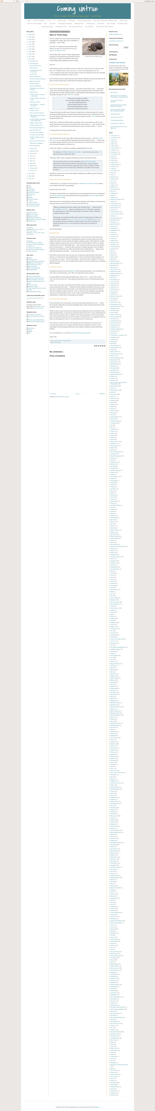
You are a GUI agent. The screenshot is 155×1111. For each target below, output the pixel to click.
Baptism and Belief (33, 216)
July (31, 156)
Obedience (113, 744)
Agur (112, 191)
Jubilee (112, 616)
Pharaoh (113, 779)
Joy (112, 614)
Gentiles (113, 484)
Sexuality (113, 929)
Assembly (113, 234)
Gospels (113, 499)
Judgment (113, 622)
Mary (112, 672)
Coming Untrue (77, 8)
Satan (112, 902)
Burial (112, 277)
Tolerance (113, 1030)
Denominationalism (116, 358)
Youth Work (114, 1091)
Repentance (114, 859)
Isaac (112, 571)
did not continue (61, 197)
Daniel (112, 341)
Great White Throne (116, 505)
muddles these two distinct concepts (88, 183)
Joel (63, 340)
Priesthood (113, 807)
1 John (112, 140)
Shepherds (113, 933)
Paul (112, 766)
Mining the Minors (79, 23)
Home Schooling (115, 536)
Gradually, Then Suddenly (117, 62)
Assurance (113, 236)
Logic (112, 653)
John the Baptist (115, 604)
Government (114, 501)
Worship (113, 1084)
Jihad (112, 591)
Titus (112, 1027)
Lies (112, 645)
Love (112, 657)
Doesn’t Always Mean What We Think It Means (105, 20)
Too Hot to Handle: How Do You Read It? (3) (119, 127)
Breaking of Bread (115, 273)
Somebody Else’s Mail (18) (117, 123)
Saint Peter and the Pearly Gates (36, 278)
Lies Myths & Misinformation (118, 647)
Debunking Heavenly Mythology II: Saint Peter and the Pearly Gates (119, 96)
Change (113, 292)
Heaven (113, 519)
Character (113, 294)
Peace (112, 768)
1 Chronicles (114, 135)
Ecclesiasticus (31, 194)
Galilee (112, 474)
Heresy (112, 526)
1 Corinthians (114, 137)
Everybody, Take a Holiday (36, 132)
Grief (112, 507)
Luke (112, 659)
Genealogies (114, 480)
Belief (112, 259)
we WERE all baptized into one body (71, 152)
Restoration (114, 861)
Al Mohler (113, 193)
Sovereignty (114, 957)
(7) (40, 298)
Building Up (114, 275)
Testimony (113, 1001)
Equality (113, 412)
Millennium (114, 705)
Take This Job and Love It (34, 264)
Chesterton (113, 298)
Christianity (114, 308)
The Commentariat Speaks (84, 20)
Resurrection (114, 863)
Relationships (114, 851)
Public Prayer (114, 826)
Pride (112, 805)
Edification (113, 398)
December (32, 61)
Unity (112, 1046)
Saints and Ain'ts (32, 251)
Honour (113, 540)
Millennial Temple (115, 702)
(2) (29, 298)
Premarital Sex (114, 801)
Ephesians (113, 410)
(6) (38, 298)
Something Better (32, 269)
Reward (113, 873)
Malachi (113, 661)
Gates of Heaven (115, 476)
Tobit (29, 185)
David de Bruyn (115, 347)
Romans (113, 886)
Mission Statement (115, 711)
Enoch (112, 408)
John (112, 595)
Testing (112, 1003)
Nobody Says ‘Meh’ (35, 102)
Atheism (113, 240)
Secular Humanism (115, 912)
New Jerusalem (115, 737)
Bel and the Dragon (33, 199)
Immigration (114, 554)
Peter (112, 776)
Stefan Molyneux (115, 970)
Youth (112, 1089)
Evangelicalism (115, 421)
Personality (113, 774)
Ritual (112, 879)
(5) (35, 298)
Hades (112, 513)
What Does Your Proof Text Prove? (104, 26)
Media (112, 684)
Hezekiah (113, 528)
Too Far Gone (33, 74)
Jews (112, 587)
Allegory (113, 197)
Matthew (113, 676)
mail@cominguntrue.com (115, 34)
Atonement (113, 242)
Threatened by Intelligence (36, 143)
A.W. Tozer (114, 170)
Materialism (114, 674)
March (32, 165)
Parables (113, 758)
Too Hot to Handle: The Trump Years (37, 98)
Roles (112, 883)
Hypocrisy (113, 550)
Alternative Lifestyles (116, 199)
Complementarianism (116, 329)
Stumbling (113, 976)
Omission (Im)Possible (35, 86)
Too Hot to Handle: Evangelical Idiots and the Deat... (38, 119)
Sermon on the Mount (116, 923)
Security (113, 914)
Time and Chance (89, 26)
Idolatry (113, 552)
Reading (113, 840)
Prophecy (113, 820)
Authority (113, 248)
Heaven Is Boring (32, 284)
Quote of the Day (111, 23)
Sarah (112, 900)
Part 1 (34, 229)
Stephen (113, 972)
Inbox (45, 23)
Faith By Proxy (32, 221)
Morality (113, 719)
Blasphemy (113, 265)
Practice (113, 793)
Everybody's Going (33, 286)
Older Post (102, 394)
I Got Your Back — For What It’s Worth (37, 105)
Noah (112, 739)
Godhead (113, 495)
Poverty (113, 791)
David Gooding (115, 345)
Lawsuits (113, 632)
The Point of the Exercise (36, 125)
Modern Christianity (116, 715)
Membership (114, 688)
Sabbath (113, 890)
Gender (113, 478)
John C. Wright (114, 598)
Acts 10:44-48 (85, 219)
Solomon (113, 945)
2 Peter (112, 160)
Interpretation (114, 567)
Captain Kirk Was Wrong (34, 291)
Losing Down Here (115, 114)
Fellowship (113, 454)
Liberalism (113, 643)
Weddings (113, 1062)
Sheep (112, 931)
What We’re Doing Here (39, 20)
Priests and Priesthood (35, 76)
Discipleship (114, 368)
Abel (112, 174)
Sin (111, 935)
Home (29, 20)
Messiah (113, 698)
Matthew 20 (72, 271)
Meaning (113, 682)
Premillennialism (115, 803)
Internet (113, 565)
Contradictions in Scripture (117, 335)
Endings (30, 331)
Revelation (113, 865)
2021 (29, 46)
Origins (30, 330)
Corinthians (114, 337)
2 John (112, 156)
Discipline (113, 370)
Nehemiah (113, 735)
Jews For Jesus (114, 589)
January (32, 170)
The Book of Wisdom (33, 192)
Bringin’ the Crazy (34, 108)
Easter (112, 392)
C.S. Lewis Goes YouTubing (37, 134)
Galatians (113, 472)
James (112, 579)
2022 (29, 44)
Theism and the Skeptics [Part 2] (36, 321)
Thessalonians (114, 1021)
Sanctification (114, 898)
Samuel (113, 896)
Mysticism (113, 727)
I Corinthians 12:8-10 (61, 209)
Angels (112, 209)
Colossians (113, 318)
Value (112, 1052)
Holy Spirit (113, 534)
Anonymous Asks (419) (117, 117)
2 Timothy (113, 166)
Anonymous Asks (62, 20)
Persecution (114, 770)
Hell (112, 524)
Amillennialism (115, 203)
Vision (112, 1058)
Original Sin (114, 750)
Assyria (113, 238)
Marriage (113, 670)
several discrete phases (57, 195)
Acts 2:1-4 (72, 219)
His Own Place (114, 92)
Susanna (30, 197)
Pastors (112, 762)
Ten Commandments (116, 997)
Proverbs (113, 822)
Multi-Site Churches (116, 723)
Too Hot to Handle (115, 1032)
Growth (113, 509)
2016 (29, 59)
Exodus (113, 433)
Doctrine (113, 380)
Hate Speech (114, 517)
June (31, 158)
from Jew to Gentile (93, 195)
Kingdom (113, 626)
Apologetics (114, 220)
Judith (29, 187)
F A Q (49, 20)
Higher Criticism (115, 530)
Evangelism (114, 423)
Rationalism (114, 838)
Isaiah (112, 573)
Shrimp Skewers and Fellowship (36, 261)
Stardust (30, 258)
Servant (113, 925)
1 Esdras (31, 201)
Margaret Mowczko (116, 663)
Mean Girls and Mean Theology (36, 249)
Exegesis (113, 431)
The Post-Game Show (34, 206)
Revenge (113, 869)
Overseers (113, 752)
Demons (113, 355)
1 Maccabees (31, 189)
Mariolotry (113, 665)
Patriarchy (113, 764)
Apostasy (113, 222)
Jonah (112, 606)
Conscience (114, 331)
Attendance (114, 244)
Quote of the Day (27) (35, 65)
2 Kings (113, 158)
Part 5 (31, 231)
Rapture (113, 836)
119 (54, 20)
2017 (29, 56)
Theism (113, 1019)
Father (112, 449)
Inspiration (113, 561)
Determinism (114, 360)
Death (112, 349)
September (33, 151)
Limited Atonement (116, 649)
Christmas (113, 310)
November (32, 63)
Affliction (113, 187)
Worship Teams (115, 1086)
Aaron (112, 172)
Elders (112, 402)
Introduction (30, 227)
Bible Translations (115, 263)
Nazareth (113, 733)
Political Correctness (116, 783)
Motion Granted (34, 92)
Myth (112, 729)
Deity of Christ (114, 351)
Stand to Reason (115, 968)
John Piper (113, 600)
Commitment (114, 325)
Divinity (113, 376)
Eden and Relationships (34, 268)
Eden (112, 396)
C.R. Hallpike (114, 279)
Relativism (113, 853)
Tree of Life (114, 1040)
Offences (113, 746)
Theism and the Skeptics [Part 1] (36, 320)
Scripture (113, 910)
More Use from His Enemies (37, 113)
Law (112, 630)
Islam (112, 575)
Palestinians (114, 756)
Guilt (112, 511)
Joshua (112, 612)
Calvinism (113, 288)
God (112, 493)
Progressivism (114, 816)
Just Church (52, 23)
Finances (113, 458)
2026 (29, 34)
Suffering (113, 982)
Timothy (113, 1025)
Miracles (113, 709)
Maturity (113, 680)
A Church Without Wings (117, 120)
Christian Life (114, 302)
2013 (29, 178)
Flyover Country (123, 20)
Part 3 (41, 229)
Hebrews (113, 521)
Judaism (113, 618)
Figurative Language (116, 456)
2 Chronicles (114, 152)
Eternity (113, 419)
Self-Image (113, 918)
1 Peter (112, 144)
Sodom (112, 943)
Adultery (113, 185)
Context (113, 333)
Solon (112, 947)
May (31, 160)
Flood (112, 460)
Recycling (113, 844)
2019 (29, 51)
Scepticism (113, 906)
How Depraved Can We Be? (35, 242)
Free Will (113, 466)
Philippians (113, 781)
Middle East (114, 700)
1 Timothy (113, 150)
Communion (114, 327)
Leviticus (113, 641)
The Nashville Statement (117, 1017)
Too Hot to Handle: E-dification (38, 79)
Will (112, 1068)
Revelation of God (115, 867)
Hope (112, 542)
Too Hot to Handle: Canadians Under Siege (37, 95)
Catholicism (114, 290)
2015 (29, 173)
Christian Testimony (116, 306)
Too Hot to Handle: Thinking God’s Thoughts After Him (118, 110)
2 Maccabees (31, 190)
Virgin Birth (114, 1056)
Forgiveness (114, 462)
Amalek (113, 201)
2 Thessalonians (115, 164)
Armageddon (114, 230)
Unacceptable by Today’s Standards (117, 100)
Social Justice (114, 941)
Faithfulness (114, 443)
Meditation (113, 686)
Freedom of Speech (116, 470)
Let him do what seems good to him (80, 333)
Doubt (112, 388)
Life (29, 333)
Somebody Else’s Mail (61, 26)
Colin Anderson (115, 316)
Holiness (113, 532)
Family (112, 447)
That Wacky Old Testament (75, 26)
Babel (112, 253)
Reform (113, 846)
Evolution (113, 429)
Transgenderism (115, 1038)
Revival (113, 871)
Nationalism (114, 731)
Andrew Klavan (115, 205)
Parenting (113, 760)
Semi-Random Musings (47, 26)
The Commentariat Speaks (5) (37, 127)
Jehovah (113, 581)
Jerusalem (113, 585)
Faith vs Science (115, 441)
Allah (112, 195)
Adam (112, 183)
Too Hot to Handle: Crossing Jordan (37, 137)
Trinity (112, 1042)
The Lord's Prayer (115, 1013)
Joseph (112, 610)
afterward (70, 95)
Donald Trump (114, 386)
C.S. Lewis (113, 281)
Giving (112, 487)
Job (112, 593)
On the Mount (100, 23)
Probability (113, 813)
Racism (113, 834)
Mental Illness (114, 694)
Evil (112, 427)
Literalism (113, 651)
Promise (113, 818)
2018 (29, 54)
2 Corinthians (114, 154)
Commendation (115, 323)
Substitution (114, 980)
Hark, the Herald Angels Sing (35, 279)
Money (112, 717)
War (112, 1060)
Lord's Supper (114, 655)
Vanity (112, 1054)
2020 (29, 49)
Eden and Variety (32, 266)
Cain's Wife (114, 286)
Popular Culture (115, 787)
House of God (114, 544)
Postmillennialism (115, 789)
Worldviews (114, 1082)
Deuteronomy (114, 362)
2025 (29, 37)
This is (94, 116)
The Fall (113, 1011)
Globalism (113, 489)
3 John (112, 168)
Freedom (113, 468)
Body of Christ (114, 269)
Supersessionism (115, 984)
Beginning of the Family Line (35, 263)
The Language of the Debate (65, 23)
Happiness (113, 515)
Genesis (113, 482)
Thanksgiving (114, 1005)
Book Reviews (72, 20)
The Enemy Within (34, 83)
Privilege (113, 811)
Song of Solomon (115, 951)
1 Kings (113, 142)
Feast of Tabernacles (116, 451)
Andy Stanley (114, 207)
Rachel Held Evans (115, 832)
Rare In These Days (35, 145)
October (32, 148)
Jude (112, 620)
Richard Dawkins (115, 877)
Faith (112, 439)
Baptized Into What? (32, 212)
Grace (112, 503)
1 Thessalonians (115, 148)
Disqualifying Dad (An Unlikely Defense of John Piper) (119, 105)
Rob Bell (113, 881)
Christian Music (115, 304)
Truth (112, 1044)
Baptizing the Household (34, 217)
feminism (113, 1095)
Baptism (113, 257)
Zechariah (113, 1093)
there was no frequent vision (57, 50)
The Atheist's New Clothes (35, 314)
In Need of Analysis (116, 556)
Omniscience (114, 748)
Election (113, 404)
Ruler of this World (115, 888)
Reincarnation (114, 849)
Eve (112, 425)
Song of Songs (114, 953)
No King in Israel (90, 23)
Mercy (112, 696)
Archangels (114, 228)
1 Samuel (56, 340)
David (112, 343)
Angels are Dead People (34, 276)
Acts (60, 340)
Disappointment (115, 364)
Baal (112, 251)
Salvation (113, 894)
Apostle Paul (114, 224)
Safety (112, 892)
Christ (112, 300)
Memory (113, 690)
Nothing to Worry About (36, 123)
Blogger (97, 1107)
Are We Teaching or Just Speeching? (36, 71)
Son (112, 949)
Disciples (113, 366)
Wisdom (113, 1072)
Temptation (113, 994)
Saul (112, 904)
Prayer (112, 795)
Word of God (114, 1076)
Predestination (114, 797)
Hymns (112, 548)
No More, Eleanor (34, 110)
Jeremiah (113, 583)
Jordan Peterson (115, 608)
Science (113, 908)
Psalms (112, 824)
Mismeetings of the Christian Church (37, 88)
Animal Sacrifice (115, 211)
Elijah (112, 406)
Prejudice (113, 799)
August (32, 153)
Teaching (113, 990)
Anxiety (113, 216)
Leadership (113, 635)
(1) (27, 298)
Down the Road (33, 68)
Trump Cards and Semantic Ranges (37, 219)
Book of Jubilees (33, 202)
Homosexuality (114, 538)
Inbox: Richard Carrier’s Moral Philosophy (37, 116)
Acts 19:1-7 (95, 219)
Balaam (113, 255)
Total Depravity (115, 1034)
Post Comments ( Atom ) (63, 396)
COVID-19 (113, 283)
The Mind (113, 1015)
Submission (114, 978)
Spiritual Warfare (115, 966)
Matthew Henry (115, 678)
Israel (112, 577)
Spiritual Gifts (67, 340)
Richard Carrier (115, 875)
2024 (29, 39)
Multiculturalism (115, 725)
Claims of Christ (115, 314)
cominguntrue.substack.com (116, 41)
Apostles (113, 226)
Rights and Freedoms (35, 81)
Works (112, 1080)
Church (113, 312)
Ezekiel (113, 435)
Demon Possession (115, 353)
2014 (29, 176)
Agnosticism (114, 189)
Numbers (113, 742)
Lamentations (114, 628)
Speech (112, 960)
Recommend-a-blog (122, 23)
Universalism (114, 1050)
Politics (112, 785)
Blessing (113, 267)
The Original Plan (32, 259)
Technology (114, 992)
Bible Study (114, 261)
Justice (112, 624)
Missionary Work (115, 713)
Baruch (30, 195)
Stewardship (114, 974)
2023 (29, 42)
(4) (33, 298)
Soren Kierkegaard (115, 955)
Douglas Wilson (115, 390)
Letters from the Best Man (117, 639)
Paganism (113, 754)
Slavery (113, 937)
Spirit (112, 962)
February (32, 168)
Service (113, 927)
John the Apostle (115, 602)
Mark (112, 668)
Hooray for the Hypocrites (35, 248)
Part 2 (38, 229)
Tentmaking (114, 999)
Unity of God (114, 1048)
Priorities (113, 809)
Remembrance (114, 857)
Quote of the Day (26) (35, 130)
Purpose (113, 828)
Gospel (112, 497)
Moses (112, 721)
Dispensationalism (115, 374)
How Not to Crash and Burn (34, 23)
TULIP (112, 988)
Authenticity (114, 246)
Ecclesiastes (114, 394)
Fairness (113, 437)
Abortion (113, 177)
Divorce (113, 378)
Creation (113, 339)
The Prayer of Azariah (34, 204)
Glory (112, 491)
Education (113, 400)
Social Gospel (114, 939)
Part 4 (28, 231)
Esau (112, 414)
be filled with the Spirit (89, 161)
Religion (113, 855)
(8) (42, 298)
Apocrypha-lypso (115, 218)
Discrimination (114, 372)
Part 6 (35, 231)
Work (112, 1078)
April (31, 163)
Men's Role (113, 692)
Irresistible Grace (115, 569)
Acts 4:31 (78, 219)
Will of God (114, 1070)
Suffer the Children (33, 214)
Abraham (113, 179)
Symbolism (113, 986)
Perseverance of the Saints (117, 772)
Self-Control (114, 916)
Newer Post (53, 394)
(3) (31, 298)
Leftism (113, 637)
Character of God (115, 296)
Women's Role (114, 1074)
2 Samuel (113, 162)
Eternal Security (115, 417)
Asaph (112, 232)
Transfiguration (114, 1036)
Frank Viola (114, 464)
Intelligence (114, 563)
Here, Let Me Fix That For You (37, 141)
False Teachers (114, 445)
